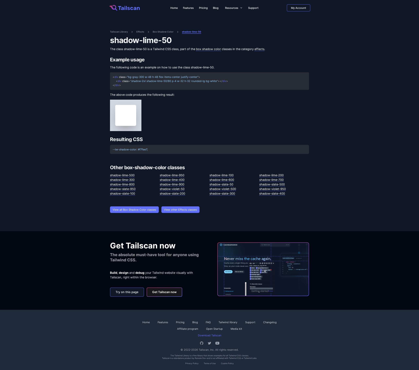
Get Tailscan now (164, 292)
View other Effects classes (180, 209)
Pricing (203, 7)
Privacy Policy (192, 363)
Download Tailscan (209, 335)
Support (253, 7)
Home (174, 7)
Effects (140, 31)
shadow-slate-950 (123, 189)
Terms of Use (210, 363)
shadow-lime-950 (172, 175)
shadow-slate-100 (122, 193)
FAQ (208, 322)
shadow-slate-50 (221, 184)
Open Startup (214, 328)
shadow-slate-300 (222, 193)
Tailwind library (228, 322)
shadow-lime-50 (191, 31)
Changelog (270, 322)
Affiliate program (187, 328)
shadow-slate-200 (172, 193)
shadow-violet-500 (223, 189)
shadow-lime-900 (172, 184)
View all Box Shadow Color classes (134, 209)
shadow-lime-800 (122, 184)
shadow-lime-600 (222, 179)
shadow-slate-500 (272, 184)
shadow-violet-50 (172, 189)
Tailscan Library (119, 31)
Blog (216, 7)
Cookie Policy (227, 363)
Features (188, 7)
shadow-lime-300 (122, 179)
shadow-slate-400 (272, 193)
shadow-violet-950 (272, 189)
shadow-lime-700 (271, 179)
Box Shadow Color (163, 31)
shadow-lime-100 (222, 175)
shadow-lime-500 (122, 175)
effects (259, 49)
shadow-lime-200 (271, 175)
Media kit (236, 328)
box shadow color (208, 49)
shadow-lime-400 (172, 179)
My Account (298, 7)
